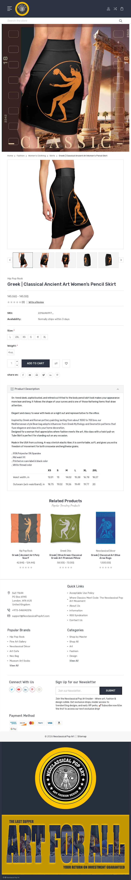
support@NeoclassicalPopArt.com (31, 616)
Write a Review (36, 302)
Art (71, 646)
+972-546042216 (21, 610)
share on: (12, 374)
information (76, 610)
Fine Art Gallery (18, 641)
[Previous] (10, 260)
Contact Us (75, 620)
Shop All (73, 641)
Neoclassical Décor (20, 646)
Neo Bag (14, 656)
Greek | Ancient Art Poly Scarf (25, 556)
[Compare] (115, 10)
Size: (11, 330)
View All (14, 665)
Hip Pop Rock (17, 636)
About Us (74, 605)
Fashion (73, 651)
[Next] (121, 260)
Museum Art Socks (20, 660)
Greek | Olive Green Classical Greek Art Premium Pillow (65, 556)
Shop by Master (78, 636)
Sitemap (81, 736)
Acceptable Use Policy (81, 593)
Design (73, 656)
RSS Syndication (78, 615)
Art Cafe (14, 651)
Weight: (12, 345)
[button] (65, 778)
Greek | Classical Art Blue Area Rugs (105, 556)
